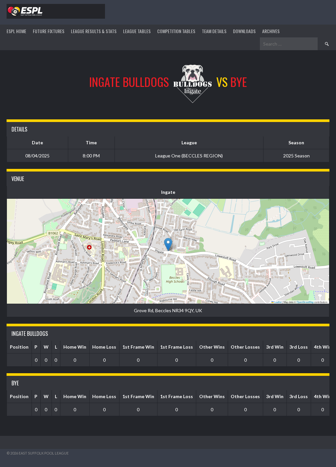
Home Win (74, 347)
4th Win (322, 347)
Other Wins (212, 347)
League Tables (137, 31)
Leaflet (278, 302)
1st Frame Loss (176, 347)
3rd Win (275, 347)
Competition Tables (176, 31)
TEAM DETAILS (214, 31)
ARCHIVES (271, 31)
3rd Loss (298, 347)
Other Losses (245, 347)
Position (19, 347)
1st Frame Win (138, 347)
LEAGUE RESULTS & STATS (93, 31)
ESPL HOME (16, 31)
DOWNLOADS (244, 31)
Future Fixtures (48, 31)
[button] (168, 244)
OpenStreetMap (305, 302)
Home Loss (104, 347)
